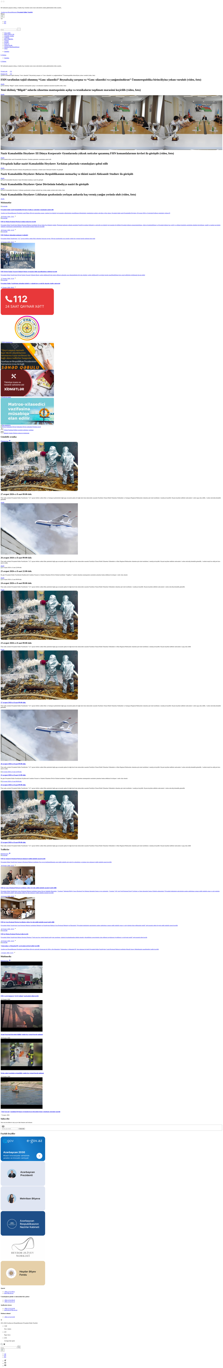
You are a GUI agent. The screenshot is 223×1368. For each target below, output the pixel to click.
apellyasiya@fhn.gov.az (10, 1310)
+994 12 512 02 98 (9, 1308)
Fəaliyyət (6, 44)
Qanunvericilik (8, 45)
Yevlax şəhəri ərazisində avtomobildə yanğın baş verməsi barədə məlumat (22, 1073)
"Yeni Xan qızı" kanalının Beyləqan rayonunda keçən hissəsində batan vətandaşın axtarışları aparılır (30, 1111)
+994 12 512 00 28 (9, 1300)
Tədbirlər (6, 37)
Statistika (6, 51)
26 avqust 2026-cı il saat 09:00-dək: (13, 764)
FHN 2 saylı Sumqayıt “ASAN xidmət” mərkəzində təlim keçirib (20, 996)
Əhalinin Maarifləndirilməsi (11, 47)
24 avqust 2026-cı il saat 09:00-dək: (13, 785)
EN (5, 21)
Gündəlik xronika (9, 36)
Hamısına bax (5, 441)
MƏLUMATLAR (9, 34)
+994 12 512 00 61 (9, 1291)
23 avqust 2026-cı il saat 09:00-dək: (13, 842)
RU (5, 23)
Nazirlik (6, 42)
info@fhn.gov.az (8, 1293)
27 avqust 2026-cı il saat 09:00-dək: (13, 702)
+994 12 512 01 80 (9, 1317)
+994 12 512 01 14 (9, 1301)
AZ (5, 1354)
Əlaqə (5, 48)
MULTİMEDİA (8, 39)
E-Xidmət (3, 55)
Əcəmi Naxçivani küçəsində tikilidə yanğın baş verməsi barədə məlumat (22, 1034)
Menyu (3, 14)
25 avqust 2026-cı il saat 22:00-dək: (13, 775)
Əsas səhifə (7, 33)
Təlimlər (6, 40)
